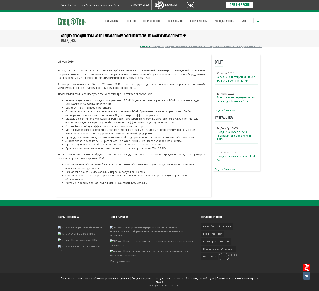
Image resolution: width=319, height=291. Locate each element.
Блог (244, 21)
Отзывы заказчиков (83, 233)
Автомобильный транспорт (217, 226)
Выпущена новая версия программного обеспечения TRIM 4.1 (234, 135)
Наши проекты (198, 21)
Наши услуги (175, 21)
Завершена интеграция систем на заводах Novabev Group (236, 99)
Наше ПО (131, 21)
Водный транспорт (212, 233)
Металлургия (209, 256)
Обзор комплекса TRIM (84, 240)
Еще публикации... (226, 110)
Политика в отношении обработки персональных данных (95, 278)
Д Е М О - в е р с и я (239, 5)
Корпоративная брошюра (86, 227)
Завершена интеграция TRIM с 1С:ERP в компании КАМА (236, 78)
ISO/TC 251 (171, 4)
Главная (145, 46)
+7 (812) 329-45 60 (139, 5)
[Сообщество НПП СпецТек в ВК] (306, 276)
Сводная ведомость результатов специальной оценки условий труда (173, 278)
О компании (112, 21)
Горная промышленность (216, 241)
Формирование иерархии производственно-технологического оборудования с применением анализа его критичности (146, 231)
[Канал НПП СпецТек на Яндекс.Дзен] (306, 267)
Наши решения (151, 21)
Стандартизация (224, 21)
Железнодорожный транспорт (218, 248)
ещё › (224, 256)
